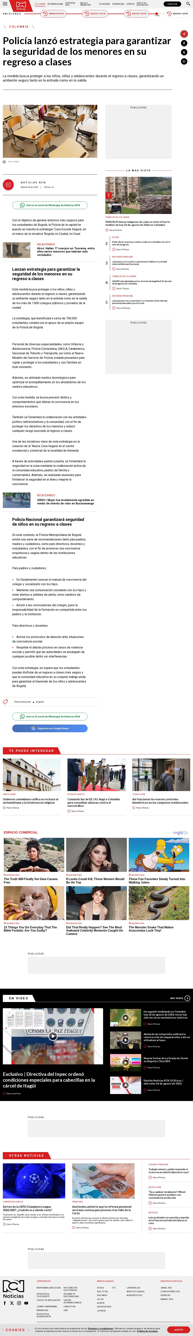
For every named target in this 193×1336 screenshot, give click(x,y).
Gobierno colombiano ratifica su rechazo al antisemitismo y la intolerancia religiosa (30, 801)
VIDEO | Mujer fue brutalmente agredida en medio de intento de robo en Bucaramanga (65, 501)
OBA (66, 1310)
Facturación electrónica (70, 1289)
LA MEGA (101, 1311)
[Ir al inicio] (21, 6)
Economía (104, 4)
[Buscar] (188, 4)
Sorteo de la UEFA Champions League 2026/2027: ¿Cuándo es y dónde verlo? (27, 1208)
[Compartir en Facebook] (184, 43)
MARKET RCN (167, 1299)
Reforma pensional (122, 257)
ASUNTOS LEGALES (135, 1291)
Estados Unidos (75, 794)
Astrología (155, 1187)
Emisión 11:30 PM (180, 14)
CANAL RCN (172, 4)
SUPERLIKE (165, 1295)
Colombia (40, 4)
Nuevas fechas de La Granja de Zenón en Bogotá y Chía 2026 (166, 1060)
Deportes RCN (70, 4)
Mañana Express (56, 14)
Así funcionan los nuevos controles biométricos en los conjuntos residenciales (160, 801)
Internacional (55, 4)
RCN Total (102, 1291)
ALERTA (100, 1303)
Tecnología (138, 794)
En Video (19, 998)
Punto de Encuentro (143, 4)
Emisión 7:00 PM (139, 14)
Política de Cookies (147, 1331)
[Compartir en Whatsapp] (184, 61)
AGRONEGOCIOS (134, 1295)
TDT (114, 1288)
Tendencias (118, 4)
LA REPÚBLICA (133, 1288)
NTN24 (100, 1288)
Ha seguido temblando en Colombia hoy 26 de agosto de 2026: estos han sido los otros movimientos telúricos (166, 1014)
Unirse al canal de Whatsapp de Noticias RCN (53, 205)
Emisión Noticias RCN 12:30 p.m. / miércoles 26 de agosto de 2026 (163, 1082)
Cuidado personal (158, 1164)
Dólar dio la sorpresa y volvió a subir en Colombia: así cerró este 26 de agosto (141, 243)
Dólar (115, 237)
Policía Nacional (22, 702)
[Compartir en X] (184, 52)
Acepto (178, 1329)
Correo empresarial (47, 1306)
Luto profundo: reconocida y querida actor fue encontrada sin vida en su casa (169, 1220)
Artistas (153, 1212)
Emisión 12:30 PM (98, 14)
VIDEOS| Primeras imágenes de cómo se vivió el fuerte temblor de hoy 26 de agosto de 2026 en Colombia (137, 223)
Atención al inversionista (44, 1315)
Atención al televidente (43, 1295)
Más (176, 998)
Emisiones (12, 14)
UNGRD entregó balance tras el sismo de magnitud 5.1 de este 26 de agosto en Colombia (142, 282)
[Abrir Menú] (5, 4)
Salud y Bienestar (85, 4)
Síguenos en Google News (53, 728)
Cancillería (9, 794)
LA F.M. (100, 1299)
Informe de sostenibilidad (71, 1295)
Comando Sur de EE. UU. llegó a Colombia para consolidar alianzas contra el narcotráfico (93, 802)
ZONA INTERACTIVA (170, 1291)
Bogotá (40, 702)
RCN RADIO (102, 1295)
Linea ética (69, 1306)
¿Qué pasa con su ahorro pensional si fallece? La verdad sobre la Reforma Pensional (139, 262)
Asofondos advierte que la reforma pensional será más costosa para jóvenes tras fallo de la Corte (101, 1210)
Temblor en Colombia (117, 217)
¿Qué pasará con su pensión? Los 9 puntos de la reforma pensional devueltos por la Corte (139, 301)
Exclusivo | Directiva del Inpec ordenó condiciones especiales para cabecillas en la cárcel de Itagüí (49, 1079)
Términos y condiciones (100, 1328)
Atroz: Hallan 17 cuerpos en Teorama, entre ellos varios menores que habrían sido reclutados (66, 252)
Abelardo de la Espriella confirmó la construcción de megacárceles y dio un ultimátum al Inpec (167, 1037)
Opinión (130, 4)
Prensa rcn (42, 1310)
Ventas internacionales (72, 1301)
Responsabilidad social (49, 1288)
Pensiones (77, 1202)
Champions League (13, 1202)
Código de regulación (48, 1300)
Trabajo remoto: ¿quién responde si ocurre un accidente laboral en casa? (169, 1171)
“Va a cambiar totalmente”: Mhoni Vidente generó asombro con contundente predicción (167, 1195)
